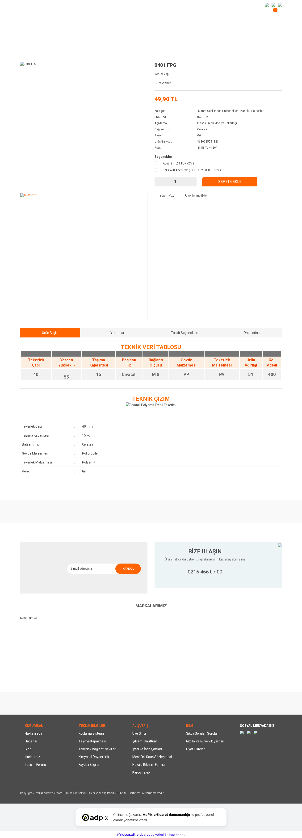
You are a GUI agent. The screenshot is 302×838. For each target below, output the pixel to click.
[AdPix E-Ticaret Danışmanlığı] (95, 817)
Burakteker (163, 83)
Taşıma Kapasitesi (92, 741)
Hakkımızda (33, 733)
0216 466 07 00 (205, 572)
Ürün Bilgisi (50, 333)
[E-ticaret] (150, 835)
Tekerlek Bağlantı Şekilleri (97, 749)
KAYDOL (128, 568)
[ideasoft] (126, 835)
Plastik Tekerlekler (252, 111)
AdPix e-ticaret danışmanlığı (166, 815)
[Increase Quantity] (191, 181)
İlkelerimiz (32, 757)
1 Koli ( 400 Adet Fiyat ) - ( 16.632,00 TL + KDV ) (190, 170)
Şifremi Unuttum (144, 741)
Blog (28, 749)
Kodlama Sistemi (91, 733)
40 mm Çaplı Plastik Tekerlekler (217, 111)
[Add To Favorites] (194, 196)
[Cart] (275, 13)
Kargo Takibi (141, 772)
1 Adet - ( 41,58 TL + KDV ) (177, 163)
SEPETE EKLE (229, 181)
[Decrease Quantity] (160, 181)
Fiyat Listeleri (196, 749)
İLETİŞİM (75, 5)
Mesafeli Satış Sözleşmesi (152, 757)
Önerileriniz (251, 333)
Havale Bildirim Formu (148, 764)
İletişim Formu (35, 764)
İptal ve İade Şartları (147, 749)
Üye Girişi (139, 733)
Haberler (31, 741)
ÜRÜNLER (194, 16)
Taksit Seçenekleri (184, 333)
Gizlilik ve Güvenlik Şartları (205, 741)
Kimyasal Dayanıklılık (94, 757)
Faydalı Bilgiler (89, 764)
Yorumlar (117, 333)
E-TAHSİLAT (52, 5)
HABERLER (28, 5)
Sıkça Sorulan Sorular (202, 733)
